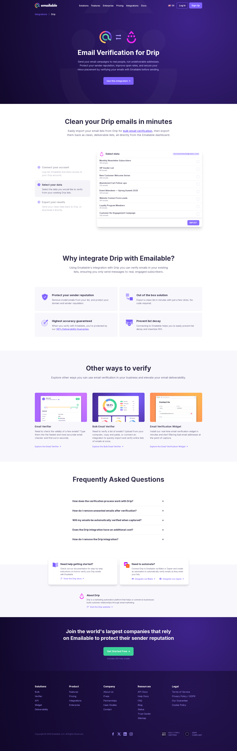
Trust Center (144, 713)
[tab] (62, 171)
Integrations (41, 14)
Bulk (37, 691)
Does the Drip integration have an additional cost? (102, 529)
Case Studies (110, 705)
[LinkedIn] (125, 734)
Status (141, 709)
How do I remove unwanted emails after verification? (104, 510)
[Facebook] (113, 734)
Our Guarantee (180, 700)
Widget (38, 705)
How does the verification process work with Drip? (102, 501)
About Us (108, 691)
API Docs (143, 691)
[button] (84, 5)
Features (73, 691)
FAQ (140, 700)
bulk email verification (137, 131)
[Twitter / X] (119, 734)
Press (106, 696)
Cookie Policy (179, 705)
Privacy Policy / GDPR (183, 696)
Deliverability (41, 709)
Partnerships (110, 700)
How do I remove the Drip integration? (95, 539)
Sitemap (142, 718)
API (37, 700)
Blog (140, 705)
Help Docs (143, 696)
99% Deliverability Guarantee (72, 329)
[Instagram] (131, 734)
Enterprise (74, 705)
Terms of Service (181, 691)
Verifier (38, 696)
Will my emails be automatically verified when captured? (107, 520)
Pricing (72, 696)
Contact (107, 709)
